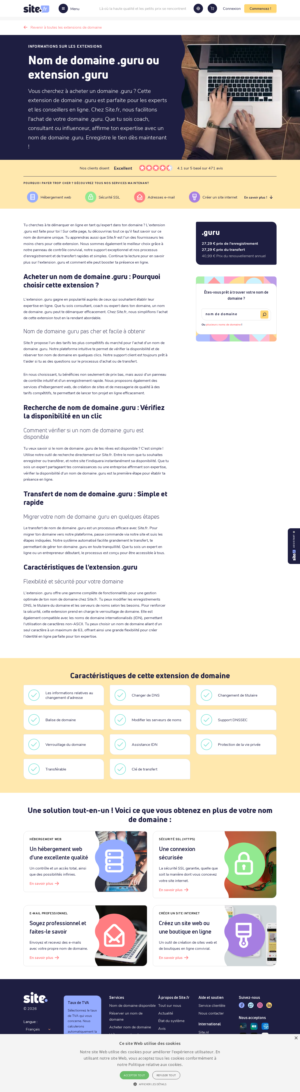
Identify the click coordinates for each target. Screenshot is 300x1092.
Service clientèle (212, 1005)
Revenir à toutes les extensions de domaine (66, 27)
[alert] (150, 1063)
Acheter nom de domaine (130, 1026)
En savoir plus (41, 883)
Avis (162, 1028)
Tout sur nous (169, 1005)
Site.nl (204, 1032)
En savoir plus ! (255, 197)
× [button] (296, 1038)
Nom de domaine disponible (132, 1005)
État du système (171, 1020)
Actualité (165, 1013)
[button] (149, 1084)
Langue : (30, 1021)
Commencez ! (260, 8)
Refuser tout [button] (166, 1075)
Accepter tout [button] (134, 1075)
